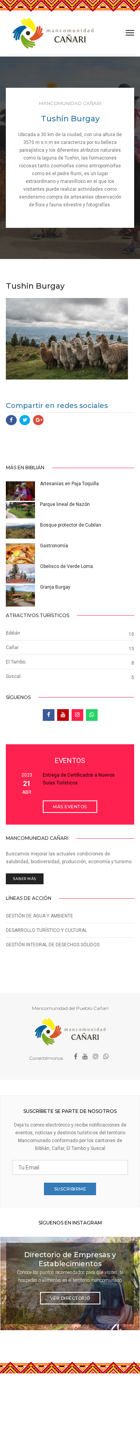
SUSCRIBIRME (70, 1189)
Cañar (12, 647)
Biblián (13, 633)
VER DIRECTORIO (70, 1298)
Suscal (13, 676)
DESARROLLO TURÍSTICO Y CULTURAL (46, 930)
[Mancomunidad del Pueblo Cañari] (53, 33)
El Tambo (15, 662)
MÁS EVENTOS (70, 806)
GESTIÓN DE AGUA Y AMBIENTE (39, 916)
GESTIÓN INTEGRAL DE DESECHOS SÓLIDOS (53, 944)
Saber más (24, 878)
